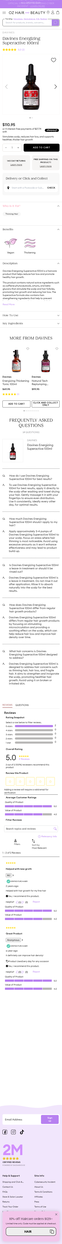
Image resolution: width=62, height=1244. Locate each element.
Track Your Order (10, 1206)
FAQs (4, 1192)
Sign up (49, 1119)
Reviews (7, 705)
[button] (31, 1231)
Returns (5, 1201)
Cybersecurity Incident (44, 1182)
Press (36, 1201)
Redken (43, 19)
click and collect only (45, 404)
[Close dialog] (56, 1214)
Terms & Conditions (43, 1192)
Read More (9, 304)
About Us (38, 1187)
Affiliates (38, 1197)
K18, (38, 19)
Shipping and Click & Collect (12, 1182)
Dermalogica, (30, 19)
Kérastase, (18, 19)
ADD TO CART (16, 404)
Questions (22, 705)
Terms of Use (40, 1206)
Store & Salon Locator (12, 1197)
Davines (8, 32)
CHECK (51, 188)
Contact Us (7, 1187)
